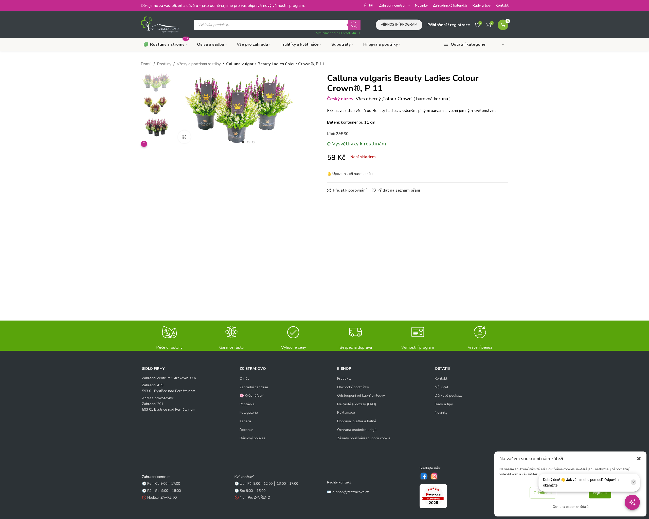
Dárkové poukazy (448, 395)
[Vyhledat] (354, 25)
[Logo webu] (160, 24)
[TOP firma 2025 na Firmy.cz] (433, 496)
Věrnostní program (399, 24)
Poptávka (247, 404)
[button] (638, 458)
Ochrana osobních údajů (570, 507)
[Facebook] (424, 476)
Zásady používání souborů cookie (363, 438)
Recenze (246, 429)
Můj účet (441, 387)
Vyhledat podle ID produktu (336, 33)
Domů (146, 64)
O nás (244, 378)
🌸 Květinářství (251, 395)
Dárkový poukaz (252, 438)
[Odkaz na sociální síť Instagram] (371, 5)
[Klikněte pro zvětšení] (184, 136)
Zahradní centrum (254, 387)
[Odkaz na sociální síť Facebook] (365, 5)
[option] (243, 142)
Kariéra (245, 421)
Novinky (441, 412)
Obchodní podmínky (353, 387)
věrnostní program (288, 5)
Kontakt (441, 378)
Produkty (344, 378)
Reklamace (346, 412)
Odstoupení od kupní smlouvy (361, 395)
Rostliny (164, 64)
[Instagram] (434, 476)
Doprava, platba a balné (356, 421)
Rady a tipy (444, 404)
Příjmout (600, 492)
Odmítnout (543, 492)
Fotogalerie (249, 412)
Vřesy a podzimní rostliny (199, 64)
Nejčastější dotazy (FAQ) (356, 404)
